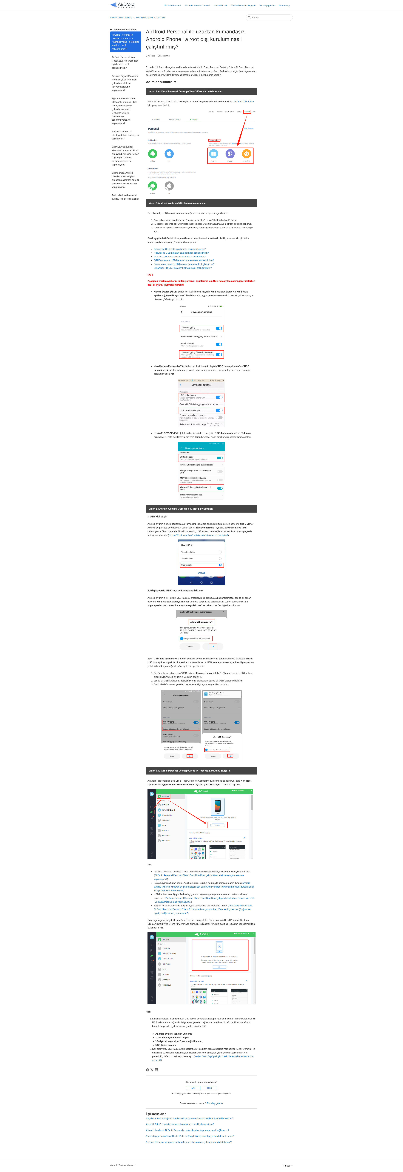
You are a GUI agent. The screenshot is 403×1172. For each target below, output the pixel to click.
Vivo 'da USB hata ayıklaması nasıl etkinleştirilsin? (180, 256)
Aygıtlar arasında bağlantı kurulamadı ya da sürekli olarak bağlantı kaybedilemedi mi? (189, 1118)
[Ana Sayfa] (122, 7)
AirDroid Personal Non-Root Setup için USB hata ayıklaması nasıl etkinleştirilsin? (125, 62)
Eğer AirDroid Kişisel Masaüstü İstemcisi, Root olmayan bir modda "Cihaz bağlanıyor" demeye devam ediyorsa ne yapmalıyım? (125, 155)
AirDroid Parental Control (197, 5)
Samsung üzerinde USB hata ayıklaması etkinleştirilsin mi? (184, 264)
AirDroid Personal (172, 5)
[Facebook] (147, 1069)
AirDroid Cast (220, 5)
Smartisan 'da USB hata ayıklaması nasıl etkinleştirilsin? (183, 268)
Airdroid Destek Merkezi (121, 18)
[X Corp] (151, 1069)
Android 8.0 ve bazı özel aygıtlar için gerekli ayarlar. (125, 197)
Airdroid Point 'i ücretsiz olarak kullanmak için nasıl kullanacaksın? (180, 1124)
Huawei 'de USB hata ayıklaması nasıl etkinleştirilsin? (181, 252)
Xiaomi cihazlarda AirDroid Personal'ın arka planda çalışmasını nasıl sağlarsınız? (187, 1130)
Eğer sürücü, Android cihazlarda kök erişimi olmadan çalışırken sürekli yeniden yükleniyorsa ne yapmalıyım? (125, 179)
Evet (193, 1088)
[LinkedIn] (156, 1069)
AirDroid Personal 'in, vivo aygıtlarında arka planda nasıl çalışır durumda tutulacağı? (189, 1142)
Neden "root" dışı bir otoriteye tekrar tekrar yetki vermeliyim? (125, 135)
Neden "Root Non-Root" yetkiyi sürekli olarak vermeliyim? (198, 535)
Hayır (209, 1088)
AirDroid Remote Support (243, 5)
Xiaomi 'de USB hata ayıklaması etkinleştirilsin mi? (180, 249)
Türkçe (287, 1165)
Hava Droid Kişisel (144, 18)
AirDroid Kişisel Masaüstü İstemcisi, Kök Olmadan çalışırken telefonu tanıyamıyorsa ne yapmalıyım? (125, 83)
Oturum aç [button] (284, 5)
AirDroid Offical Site (244, 101)
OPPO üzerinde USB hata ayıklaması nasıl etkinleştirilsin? (184, 260)
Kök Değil (160, 18)
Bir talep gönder (267, 5)
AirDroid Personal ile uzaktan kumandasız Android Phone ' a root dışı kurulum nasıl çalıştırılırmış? (125, 41)
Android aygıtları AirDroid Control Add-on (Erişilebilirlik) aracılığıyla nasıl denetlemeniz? (190, 1136)
